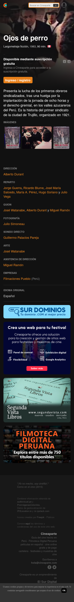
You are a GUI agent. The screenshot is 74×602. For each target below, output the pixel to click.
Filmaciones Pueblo (16, 278)
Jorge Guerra (12, 187)
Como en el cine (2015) (30, 486)
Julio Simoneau (14, 223)
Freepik (40, 517)
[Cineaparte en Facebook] (49, 567)
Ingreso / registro (17, 80)
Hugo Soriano (48, 192)
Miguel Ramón (60, 210)
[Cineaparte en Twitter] (54, 567)
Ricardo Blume (33, 187)
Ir (55, 5)
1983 (33, 46)
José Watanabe (14, 210)
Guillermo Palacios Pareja (21, 237)
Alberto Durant (13, 174)
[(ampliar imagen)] (12, 137)
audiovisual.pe (24, 501)
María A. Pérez (26, 192)
